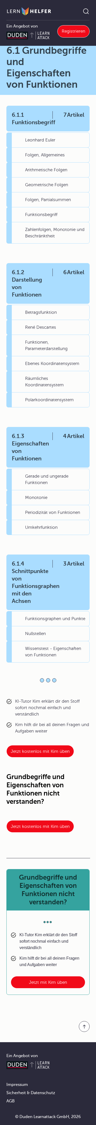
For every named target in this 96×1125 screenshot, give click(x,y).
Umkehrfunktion (41, 527)
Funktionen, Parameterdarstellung (46, 345)
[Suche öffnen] (86, 11)
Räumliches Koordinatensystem (44, 381)
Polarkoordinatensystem (49, 399)
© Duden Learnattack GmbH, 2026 (48, 1116)
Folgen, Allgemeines (45, 155)
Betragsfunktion (41, 312)
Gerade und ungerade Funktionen (46, 479)
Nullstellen (35, 633)
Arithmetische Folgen (46, 169)
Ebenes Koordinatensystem (52, 363)
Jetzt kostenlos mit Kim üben (40, 751)
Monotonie (36, 497)
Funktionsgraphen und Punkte (55, 618)
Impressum (17, 1085)
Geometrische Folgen (46, 184)
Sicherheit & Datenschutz (30, 1093)
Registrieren (73, 31)
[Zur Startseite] (29, 11)
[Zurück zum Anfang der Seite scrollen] (84, 1026)
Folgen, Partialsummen (48, 199)
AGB (10, 1101)
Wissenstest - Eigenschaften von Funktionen (53, 651)
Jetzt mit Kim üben (48, 982)
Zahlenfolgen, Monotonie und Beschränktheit (54, 232)
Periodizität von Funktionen (52, 512)
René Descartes (40, 327)
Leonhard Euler (40, 140)
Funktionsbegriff (41, 214)
